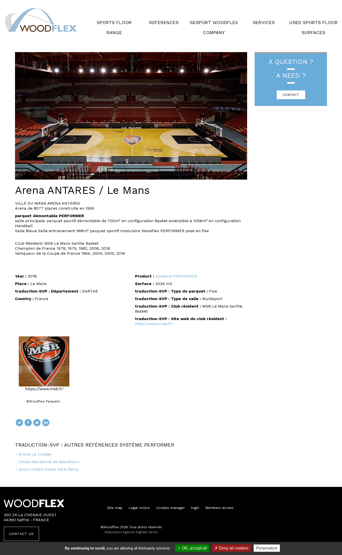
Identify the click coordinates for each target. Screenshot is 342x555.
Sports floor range (114, 27)
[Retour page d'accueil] (41, 20)
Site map (114, 508)
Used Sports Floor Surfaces (313, 27)
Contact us (21, 534)
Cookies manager (170, 508)
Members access (219, 508)
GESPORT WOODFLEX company (214, 27)
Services (264, 22)
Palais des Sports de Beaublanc (49, 461)
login (195, 508)
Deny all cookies (233, 548)
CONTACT (291, 95)
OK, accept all (194, 548)
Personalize (266, 548)
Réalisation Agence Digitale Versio (131, 532)
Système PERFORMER (176, 276)
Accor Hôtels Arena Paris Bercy (49, 469)
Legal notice (139, 508)
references (164, 22)
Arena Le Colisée (35, 454)
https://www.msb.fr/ (154, 323)
